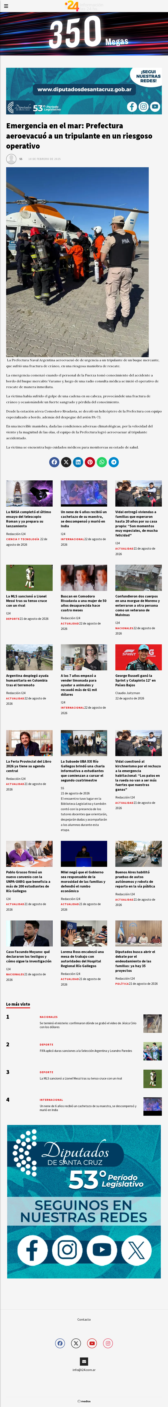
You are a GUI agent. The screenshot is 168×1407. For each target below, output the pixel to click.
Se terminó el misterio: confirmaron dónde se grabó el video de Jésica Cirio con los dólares (88, 1025)
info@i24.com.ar (84, 1370)
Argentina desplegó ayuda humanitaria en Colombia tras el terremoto (27, 680)
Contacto (84, 1319)
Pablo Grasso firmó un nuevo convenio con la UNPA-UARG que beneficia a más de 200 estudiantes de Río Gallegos (28, 881)
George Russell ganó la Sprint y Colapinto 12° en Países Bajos (135, 680)
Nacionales (124, 628)
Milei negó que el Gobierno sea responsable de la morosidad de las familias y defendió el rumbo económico (83, 881)
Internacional (72, 539)
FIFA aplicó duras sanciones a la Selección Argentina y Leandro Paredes (86, 1051)
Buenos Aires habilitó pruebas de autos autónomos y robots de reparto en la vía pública (135, 879)
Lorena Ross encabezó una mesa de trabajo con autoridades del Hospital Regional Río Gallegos (82, 959)
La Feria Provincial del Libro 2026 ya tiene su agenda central (28, 766)
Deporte (13, 619)
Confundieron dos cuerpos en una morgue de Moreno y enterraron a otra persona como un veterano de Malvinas (137, 605)
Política (122, 984)
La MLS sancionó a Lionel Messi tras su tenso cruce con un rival (26, 601)
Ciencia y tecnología (23, 539)
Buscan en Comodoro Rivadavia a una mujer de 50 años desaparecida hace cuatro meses (83, 603)
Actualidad (124, 548)
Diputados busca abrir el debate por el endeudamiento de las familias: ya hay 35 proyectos (135, 961)
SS (20, 159)
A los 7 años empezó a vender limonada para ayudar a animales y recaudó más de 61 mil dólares (79, 685)
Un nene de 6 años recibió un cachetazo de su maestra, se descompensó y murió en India (84, 519)
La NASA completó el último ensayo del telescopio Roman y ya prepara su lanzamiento (28, 519)
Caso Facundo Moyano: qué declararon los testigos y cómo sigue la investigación (28, 956)
